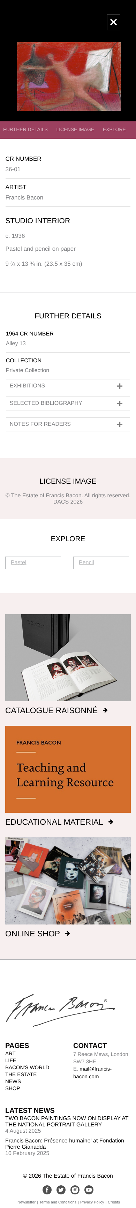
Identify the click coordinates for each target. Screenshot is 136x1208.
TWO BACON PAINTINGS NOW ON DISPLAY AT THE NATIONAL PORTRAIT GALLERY (66, 1122)
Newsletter (26, 1202)
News (13, 1082)
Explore (114, 129)
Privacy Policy (92, 1202)
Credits (114, 1202)
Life (10, 1061)
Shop (12, 1089)
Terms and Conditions (57, 1202)
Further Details (25, 129)
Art (10, 1054)
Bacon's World (27, 1068)
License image (75, 129)
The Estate (21, 1075)
